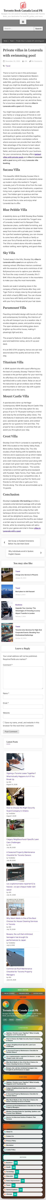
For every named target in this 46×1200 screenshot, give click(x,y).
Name (6, 693)
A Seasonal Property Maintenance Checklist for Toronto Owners (22, 1051)
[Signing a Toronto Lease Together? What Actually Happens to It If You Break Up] (15, 762)
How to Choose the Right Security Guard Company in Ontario (23, 1039)
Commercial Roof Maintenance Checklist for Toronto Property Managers (19, 972)
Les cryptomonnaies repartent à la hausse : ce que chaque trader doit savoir (20, 887)
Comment (8, 665)
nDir (25, 61)
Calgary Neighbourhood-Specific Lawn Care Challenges (21, 1045)
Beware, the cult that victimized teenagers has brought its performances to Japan (19, 937)
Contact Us (10, 1136)
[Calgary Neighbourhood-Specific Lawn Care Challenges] (15, 828)
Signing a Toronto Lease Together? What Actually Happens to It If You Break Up (21, 776)
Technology (10, 1171)
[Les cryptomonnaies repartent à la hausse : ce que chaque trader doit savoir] (15, 873)
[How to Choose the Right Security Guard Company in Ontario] (15, 797)
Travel (8, 66)
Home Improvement (13, 1180)
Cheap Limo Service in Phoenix (26, 575)
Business (18, 605)
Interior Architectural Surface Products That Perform (21, 1118)
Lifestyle (9, 1194)
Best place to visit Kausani (25, 591)
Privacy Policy (11, 1140)
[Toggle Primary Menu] (23, 22)
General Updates (12, 1189)
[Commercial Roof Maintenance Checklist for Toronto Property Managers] (15, 957)
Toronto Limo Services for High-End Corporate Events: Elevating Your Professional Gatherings (28, 632)
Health (8, 1167)
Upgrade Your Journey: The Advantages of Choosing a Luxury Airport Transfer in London (27, 610)
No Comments (37, 61)
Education (9, 1176)
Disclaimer (10, 1145)
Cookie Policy (10, 1149)
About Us (9, 1131)
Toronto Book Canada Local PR (23, 10)
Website (6, 713)
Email (6, 703)
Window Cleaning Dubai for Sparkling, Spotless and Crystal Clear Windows (23, 1112)
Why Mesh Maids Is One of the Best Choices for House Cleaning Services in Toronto (22, 921)
